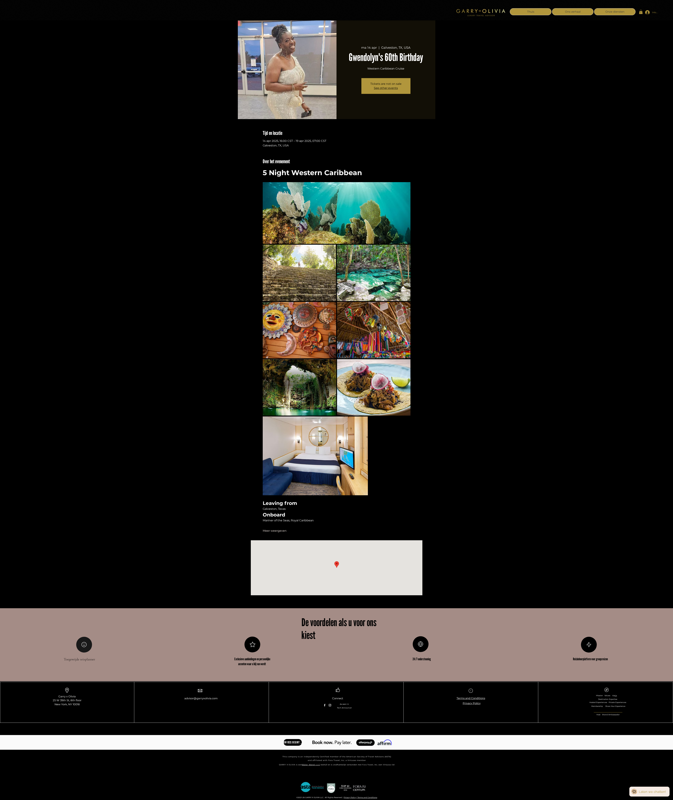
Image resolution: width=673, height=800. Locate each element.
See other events (386, 88)
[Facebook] (324, 705)
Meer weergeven (275, 530)
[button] (641, 12)
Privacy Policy (350, 797)
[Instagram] (330, 705)
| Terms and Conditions (366, 797)
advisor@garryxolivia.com (201, 698)
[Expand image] (336, 213)
